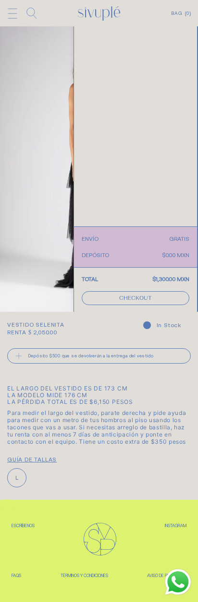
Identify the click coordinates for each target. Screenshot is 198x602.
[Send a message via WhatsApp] (178, 582)
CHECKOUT (135, 298)
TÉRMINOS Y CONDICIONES (84, 575)
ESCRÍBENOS (23, 525)
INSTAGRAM (175, 525)
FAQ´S (16, 575)
